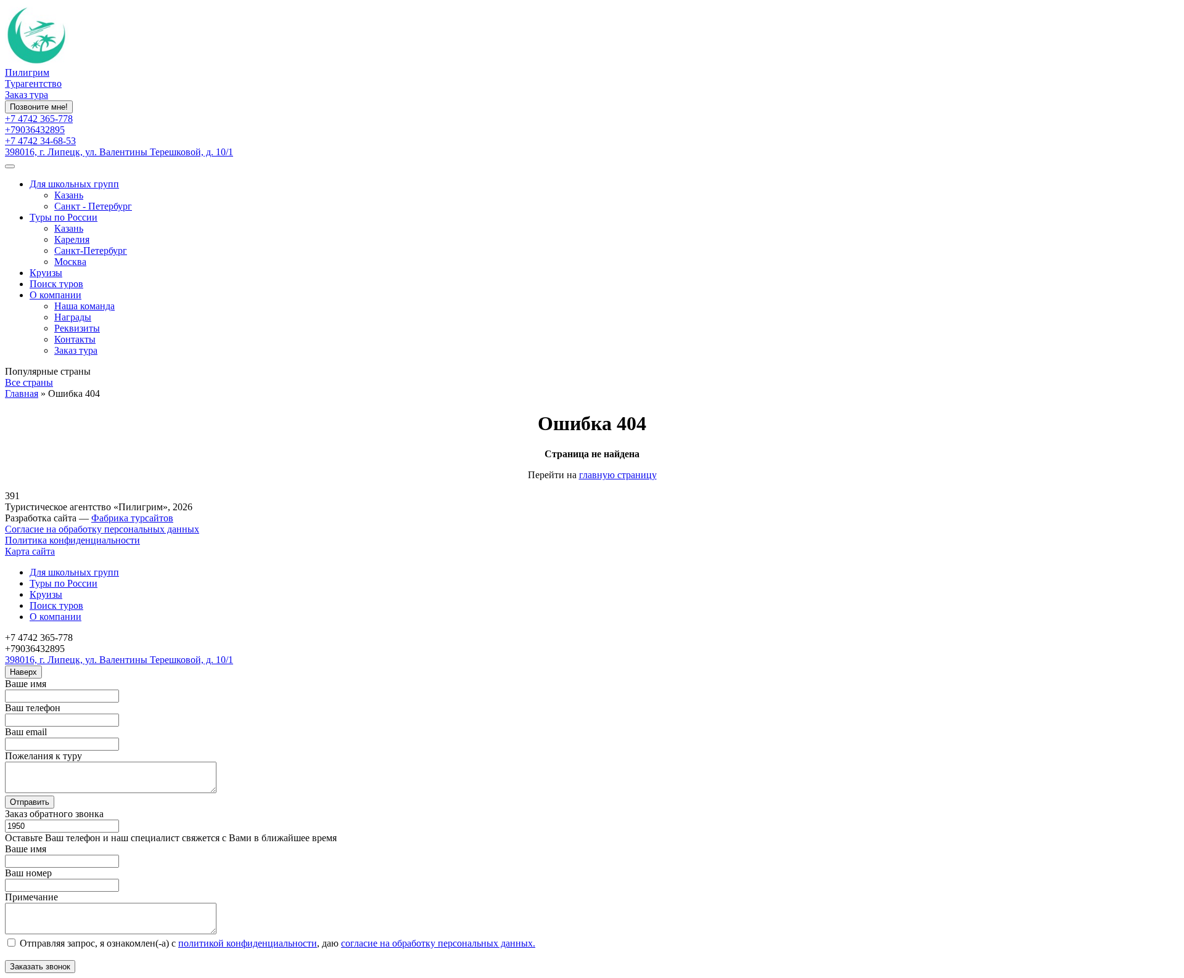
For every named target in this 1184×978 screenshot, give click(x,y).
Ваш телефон (32, 708)
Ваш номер (28, 873)
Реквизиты (77, 328)
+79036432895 (35, 129)
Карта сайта (30, 551)
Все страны (29, 382)
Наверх (23, 672)
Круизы (46, 272)
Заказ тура (26, 94)
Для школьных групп (74, 184)
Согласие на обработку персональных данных (102, 529)
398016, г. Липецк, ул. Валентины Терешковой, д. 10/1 (119, 152)
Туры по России (63, 217)
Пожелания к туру (43, 756)
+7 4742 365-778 (39, 118)
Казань (68, 195)
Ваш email (26, 732)
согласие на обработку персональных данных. (438, 943)
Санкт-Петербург (90, 250)
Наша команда (84, 306)
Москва (70, 261)
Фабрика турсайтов (132, 518)
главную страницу (618, 475)
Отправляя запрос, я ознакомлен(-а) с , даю (276, 943)
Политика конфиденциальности (72, 540)
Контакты (75, 339)
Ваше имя (25, 683)
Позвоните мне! (39, 107)
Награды (72, 317)
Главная (21, 393)
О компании (55, 295)
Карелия (71, 239)
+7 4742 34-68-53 (40, 141)
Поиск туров (56, 284)
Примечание (31, 897)
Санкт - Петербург (93, 206)
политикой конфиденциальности (247, 943)
